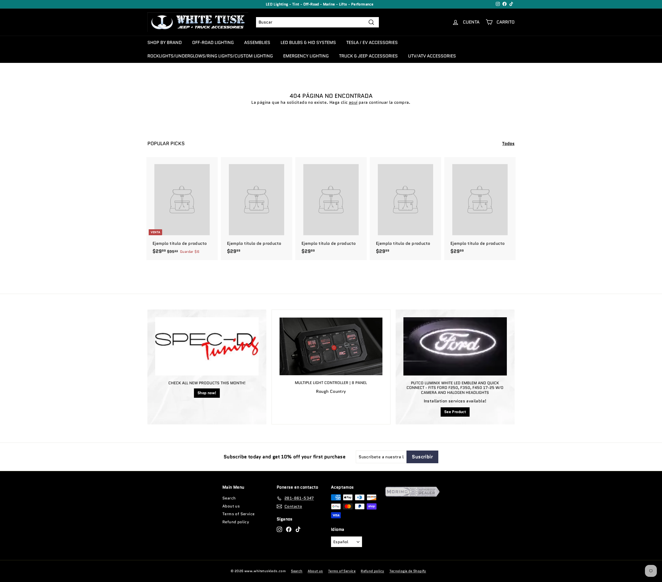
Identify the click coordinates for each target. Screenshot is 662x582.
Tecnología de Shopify (407, 571)
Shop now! (207, 392)
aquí (353, 102)
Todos (508, 143)
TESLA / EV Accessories (372, 42)
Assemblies (257, 42)
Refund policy (235, 522)
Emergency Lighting (306, 56)
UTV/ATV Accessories (432, 56)
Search (229, 498)
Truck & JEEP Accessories (368, 56)
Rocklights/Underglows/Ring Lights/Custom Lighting (210, 56)
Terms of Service (238, 514)
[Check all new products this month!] (207, 346)
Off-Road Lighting (213, 42)
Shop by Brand (164, 42)
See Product (455, 411)
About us (231, 506)
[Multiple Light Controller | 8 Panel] (331, 346)
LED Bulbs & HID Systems (308, 42)
